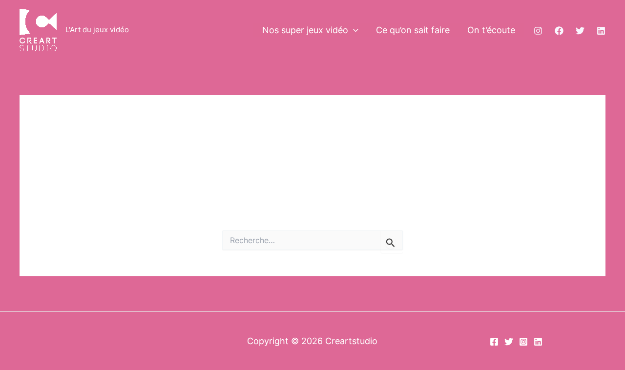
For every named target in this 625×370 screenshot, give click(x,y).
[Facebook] (559, 30)
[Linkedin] (601, 30)
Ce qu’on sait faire (413, 30)
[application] (353, 30)
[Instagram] (538, 30)
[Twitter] (580, 30)
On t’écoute (491, 30)
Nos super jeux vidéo (305, 30)
